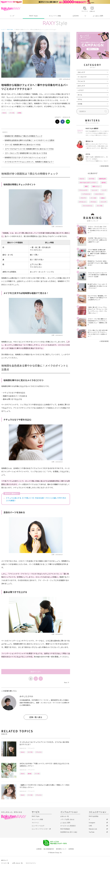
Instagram (92, 822)
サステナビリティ (31, 863)
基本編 (29, 773)
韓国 (86, 186)
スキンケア (81, 72)
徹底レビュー (96, 186)
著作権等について (61, 849)
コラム (80, 99)
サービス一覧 (5, 863)
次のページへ (36, 671)
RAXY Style (33, 16)
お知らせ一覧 (64, 816)
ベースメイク (82, 77)
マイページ (35, 822)
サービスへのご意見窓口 (68, 826)
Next (66, 682)
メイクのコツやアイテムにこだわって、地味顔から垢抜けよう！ (29, 161)
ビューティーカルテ (38, 826)
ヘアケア (81, 90)
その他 (80, 104)
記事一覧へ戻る (35, 717)
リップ (104, 190)
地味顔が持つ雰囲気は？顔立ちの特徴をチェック (23, 136)
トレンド (94, 190)
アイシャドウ (83, 190)
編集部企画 (102, 179)
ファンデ (103, 202)
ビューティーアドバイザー (40, 829)
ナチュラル (38, 752)
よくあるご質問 (98, 16)
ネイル (80, 95)
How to (4, 113)
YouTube (91, 832)
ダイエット (82, 202)
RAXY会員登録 (93, 816)
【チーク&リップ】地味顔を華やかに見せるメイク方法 (26, 153)
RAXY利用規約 (65, 829)
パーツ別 (12, 113)
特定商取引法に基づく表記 (68, 832)
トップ (12, 16)
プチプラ (83, 198)
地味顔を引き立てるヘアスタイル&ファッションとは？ (26, 157)
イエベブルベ (99, 194)
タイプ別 (30, 752)
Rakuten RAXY (10, 9)
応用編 (19, 113)
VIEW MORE (104, 166)
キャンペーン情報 (55, 16)
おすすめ (91, 179)
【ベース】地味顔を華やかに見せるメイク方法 (22, 144)
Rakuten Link (93, 829)
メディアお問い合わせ (67, 819)
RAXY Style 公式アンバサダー (88, 182)
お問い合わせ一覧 (17, 863)
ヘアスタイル (86, 194)
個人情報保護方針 (49, 849)
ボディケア (81, 86)
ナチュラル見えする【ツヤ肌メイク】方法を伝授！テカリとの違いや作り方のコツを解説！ (36, 499)
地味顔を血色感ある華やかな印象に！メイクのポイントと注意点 (29, 140)
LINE (90, 826)
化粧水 (103, 198)
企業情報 (38, 849)
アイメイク (9, 110)
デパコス (93, 202)
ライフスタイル (87, 206)
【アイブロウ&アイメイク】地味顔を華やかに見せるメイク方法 (29, 149)
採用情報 (71, 849)
